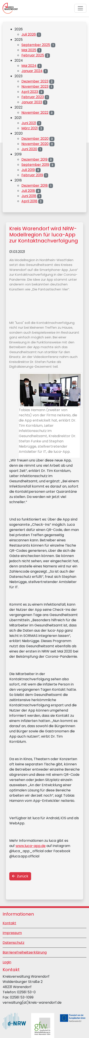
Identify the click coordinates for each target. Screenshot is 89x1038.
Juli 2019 (28, 169)
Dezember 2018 (34, 185)
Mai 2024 (29, 65)
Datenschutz (13, 942)
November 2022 (34, 112)
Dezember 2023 (34, 81)
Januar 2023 (31, 102)
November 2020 (35, 143)
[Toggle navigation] (80, 8)
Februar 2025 (32, 55)
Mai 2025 (28, 50)
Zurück (21, 876)
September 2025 (35, 44)
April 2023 (29, 91)
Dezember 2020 (35, 138)
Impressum (12, 932)
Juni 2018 (28, 195)
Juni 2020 (29, 149)
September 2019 (35, 164)
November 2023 (34, 86)
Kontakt (9, 923)
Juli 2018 (28, 190)
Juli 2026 (28, 34)
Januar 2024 (32, 70)
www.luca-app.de (31, 845)
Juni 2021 (28, 122)
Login (7, 962)
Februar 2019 (32, 175)
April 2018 (29, 201)
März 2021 (29, 128)
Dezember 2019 (34, 159)
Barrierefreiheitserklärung (25, 952)
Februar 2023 (32, 96)
